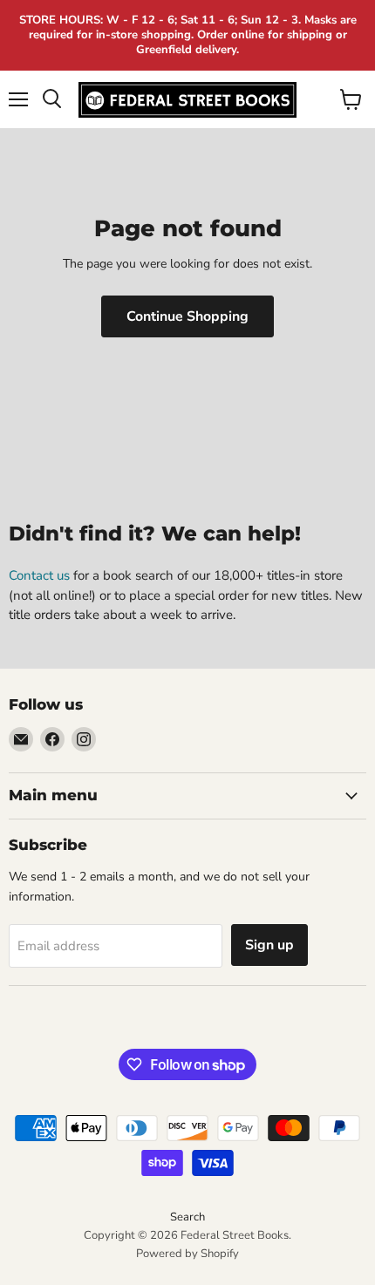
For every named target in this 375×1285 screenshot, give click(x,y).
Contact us (39, 575)
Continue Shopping (187, 316)
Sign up (269, 945)
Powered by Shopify (187, 1253)
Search (187, 1217)
